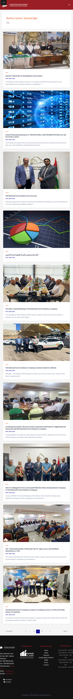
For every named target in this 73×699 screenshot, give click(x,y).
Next (66, 631)
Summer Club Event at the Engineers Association (23, 76)
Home (46, 650)
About (46, 653)
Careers (46, 665)
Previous (8, 631)
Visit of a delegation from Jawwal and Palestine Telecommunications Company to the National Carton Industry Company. (35, 489)
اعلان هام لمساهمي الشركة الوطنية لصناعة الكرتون (22, 255)
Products (46, 655)
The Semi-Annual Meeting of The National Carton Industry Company (31, 309)
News (46, 662)
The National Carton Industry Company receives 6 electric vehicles (30, 368)
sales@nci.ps (9, 671)
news (6, 72)
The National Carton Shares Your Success (21, 196)
